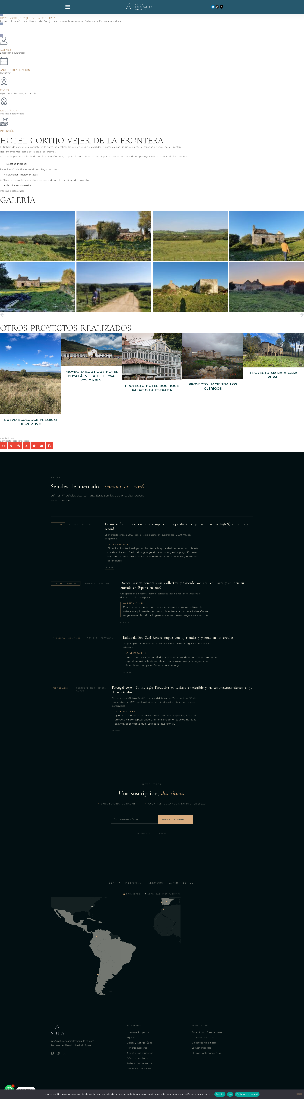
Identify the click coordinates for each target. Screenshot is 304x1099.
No (230, 1094)
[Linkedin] (213, 7)
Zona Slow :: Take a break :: (208, 1032)
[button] (152, 206)
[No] (299, 1094)
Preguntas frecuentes (139, 1068)
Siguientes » (22, 438)
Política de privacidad (247, 1094)
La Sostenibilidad (201, 1048)
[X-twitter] (221, 7)
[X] (64, 1053)
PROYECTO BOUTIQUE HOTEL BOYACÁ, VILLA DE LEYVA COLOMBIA (91, 376)
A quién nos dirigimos (140, 1053)
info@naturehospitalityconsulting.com (72, 1041)
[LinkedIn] (52, 1053)
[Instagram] (217, 7)
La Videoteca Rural (203, 1037)
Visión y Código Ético (139, 1042)
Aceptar (220, 1094)
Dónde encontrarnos (139, 1058)
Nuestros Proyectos (138, 1032)
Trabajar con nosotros (139, 1063)
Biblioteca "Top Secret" (205, 1042)
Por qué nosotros (137, 1048)
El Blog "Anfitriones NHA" (207, 1053)
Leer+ (30, 427)
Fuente (109, 568)
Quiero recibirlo (175, 819)
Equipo (131, 1037)
